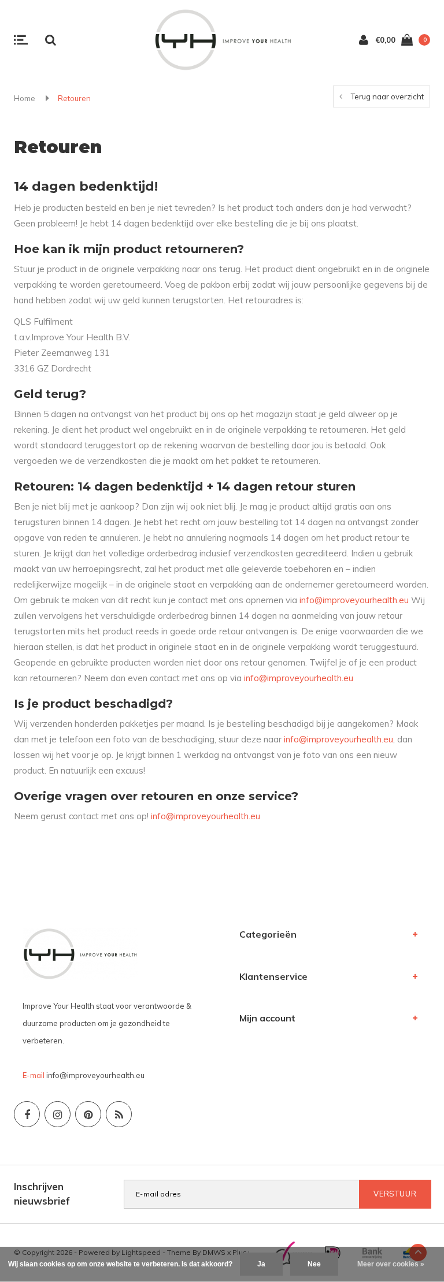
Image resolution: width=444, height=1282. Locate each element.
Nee (314, 1264)
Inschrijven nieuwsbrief (42, 1193)
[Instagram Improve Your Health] (58, 1114)
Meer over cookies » (390, 1264)
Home (24, 98)
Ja (261, 1264)
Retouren (74, 98)
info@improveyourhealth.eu (354, 599)
